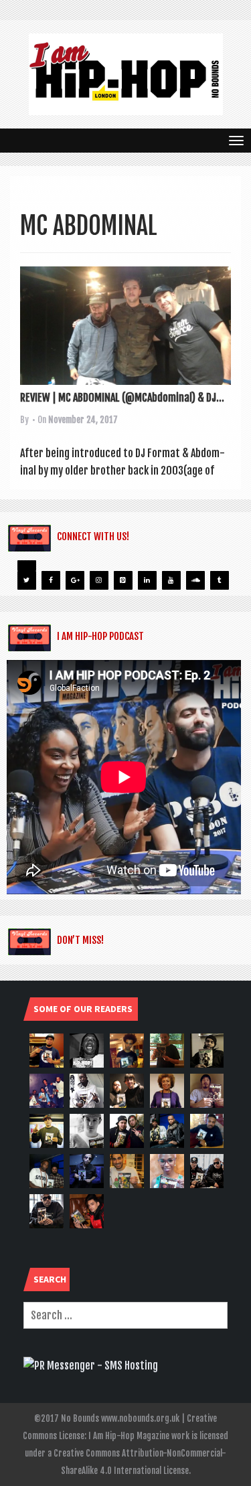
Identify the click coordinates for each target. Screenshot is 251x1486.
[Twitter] (26, 580)
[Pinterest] (123, 580)
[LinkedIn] (147, 580)
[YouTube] (171, 580)
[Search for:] (125, 1315)
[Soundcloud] (195, 580)
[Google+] (75, 580)
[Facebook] (50, 580)
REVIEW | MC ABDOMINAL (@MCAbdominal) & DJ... (122, 397)
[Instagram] (99, 580)
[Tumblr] (219, 580)
